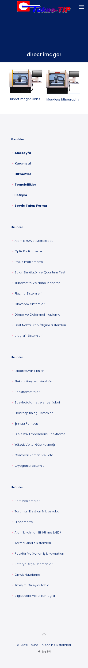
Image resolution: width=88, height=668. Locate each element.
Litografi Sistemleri (28, 335)
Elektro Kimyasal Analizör (33, 381)
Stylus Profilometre (29, 262)
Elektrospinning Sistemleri (34, 413)
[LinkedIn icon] (44, 651)
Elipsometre (24, 522)
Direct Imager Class (25, 99)
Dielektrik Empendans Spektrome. (40, 434)
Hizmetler (23, 174)
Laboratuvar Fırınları (30, 371)
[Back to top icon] (44, 634)
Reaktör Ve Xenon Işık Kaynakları (39, 553)
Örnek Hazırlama (27, 574)
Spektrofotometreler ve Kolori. (37, 402)
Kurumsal (23, 163)
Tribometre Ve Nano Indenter (37, 283)
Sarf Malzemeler (27, 501)
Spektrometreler (27, 392)
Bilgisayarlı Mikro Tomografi (36, 595)
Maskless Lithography (62, 99)
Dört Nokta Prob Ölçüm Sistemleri (40, 325)
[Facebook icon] (39, 651)
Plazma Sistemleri (28, 293)
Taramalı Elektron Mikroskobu (37, 511)
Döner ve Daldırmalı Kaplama (37, 314)
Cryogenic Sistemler (30, 465)
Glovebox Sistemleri (30, 304)
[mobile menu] (82, 7)
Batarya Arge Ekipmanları (34, 564)
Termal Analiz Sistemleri (33, 543)
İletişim (21, 195)
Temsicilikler (25, 184)
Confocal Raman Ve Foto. (34, 455)
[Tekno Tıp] (44, 7)
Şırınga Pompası (27, 423)
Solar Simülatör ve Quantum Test (40, 272)
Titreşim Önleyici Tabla (32, 585)
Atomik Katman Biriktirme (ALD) (38, 532)
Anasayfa (23, 153)
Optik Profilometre (28, 251)
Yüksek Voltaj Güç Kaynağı (35, 444)
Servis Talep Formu (31, 205)
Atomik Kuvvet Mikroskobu (34, 241)
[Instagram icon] (49, 651)
